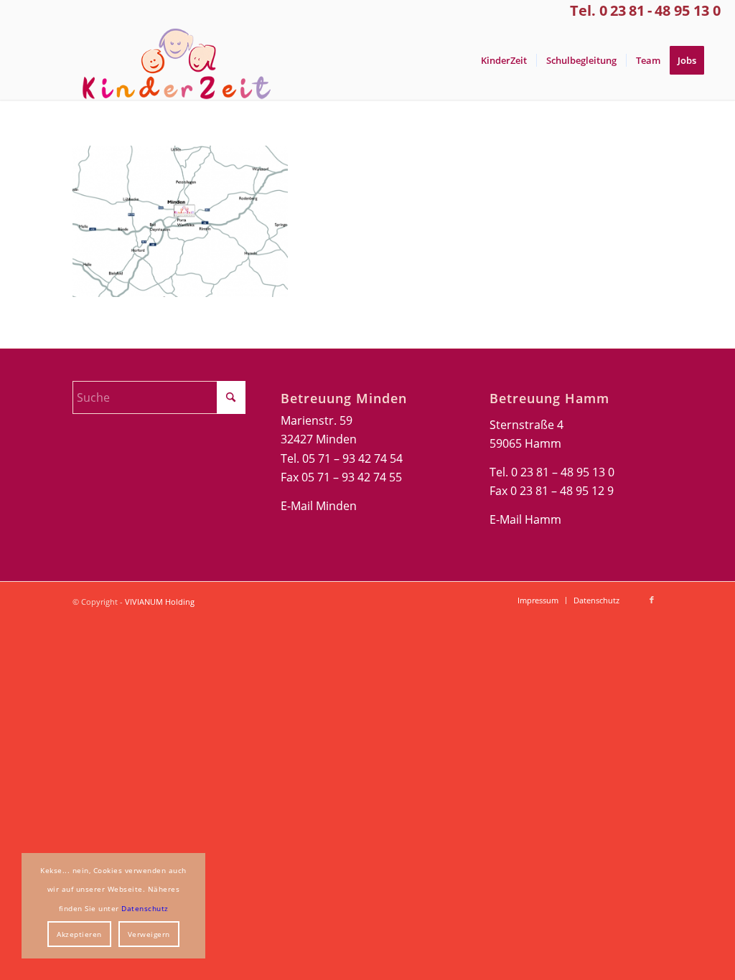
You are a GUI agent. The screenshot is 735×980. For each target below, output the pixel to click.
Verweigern (149, 934)
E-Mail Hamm (525, 519)
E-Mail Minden (319, 506)
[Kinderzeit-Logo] (170, 61)
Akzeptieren (79, 934)
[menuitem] (504, 61)
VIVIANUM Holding (160, 601)
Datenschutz (145, 908)
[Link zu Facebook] (652, 600)
